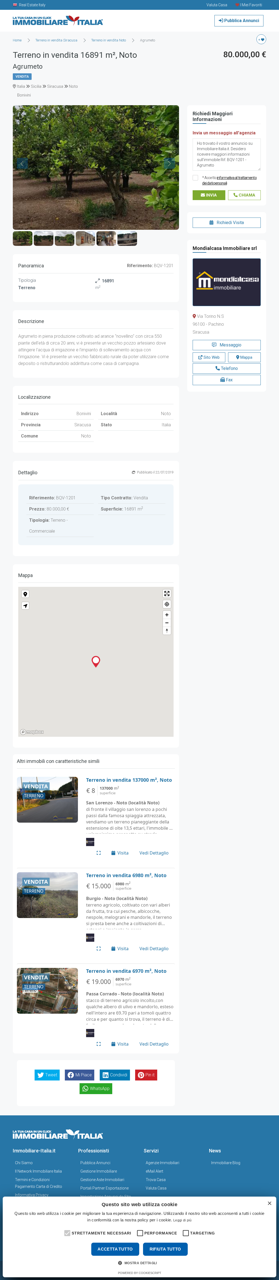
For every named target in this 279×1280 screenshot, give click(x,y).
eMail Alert (154, 1171)
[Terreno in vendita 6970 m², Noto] (47, 991)
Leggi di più (182, 1220)
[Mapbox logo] (32, 732)
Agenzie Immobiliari (162, 1163)
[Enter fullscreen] (167, 593)
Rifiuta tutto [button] (165, 1249)
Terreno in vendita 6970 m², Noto (126, 971)
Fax (229, 379)
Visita (123, 853)
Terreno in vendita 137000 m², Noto (129, 780)
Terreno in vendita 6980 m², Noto (126, 875)
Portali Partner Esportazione (104, 1188)
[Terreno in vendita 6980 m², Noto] (47, 895)
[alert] (139, 1237)
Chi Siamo (24, 1163)
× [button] (269, 1203)
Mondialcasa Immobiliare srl (225, 248)
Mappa (245, 357)
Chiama (246, 195)
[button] (66, 1232)
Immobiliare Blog (225, 1163)
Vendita (22, 77)
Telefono (229, 368)
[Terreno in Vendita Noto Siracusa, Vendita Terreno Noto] (96, 108)
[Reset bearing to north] (167, 631)
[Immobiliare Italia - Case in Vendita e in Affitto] (58, 18)
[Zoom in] (167, 615)
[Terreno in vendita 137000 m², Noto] (47, 800)
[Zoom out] (167, 623)
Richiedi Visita (230, 222)
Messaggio (230, 345)
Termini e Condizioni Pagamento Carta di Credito (38, 1183)
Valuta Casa (156, 1188)
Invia (211, 195)
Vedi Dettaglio (154, 853)
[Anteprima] (98, 852)
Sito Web (211, 357)
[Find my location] (167, 604)
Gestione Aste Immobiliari (102, 1180)
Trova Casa (156, 1180)
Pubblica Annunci (241, 20)
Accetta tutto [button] (115, 1249)
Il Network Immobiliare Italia (38, 1171)
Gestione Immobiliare (98, 1171)
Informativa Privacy (31, 1195)
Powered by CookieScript (139, 1273)
